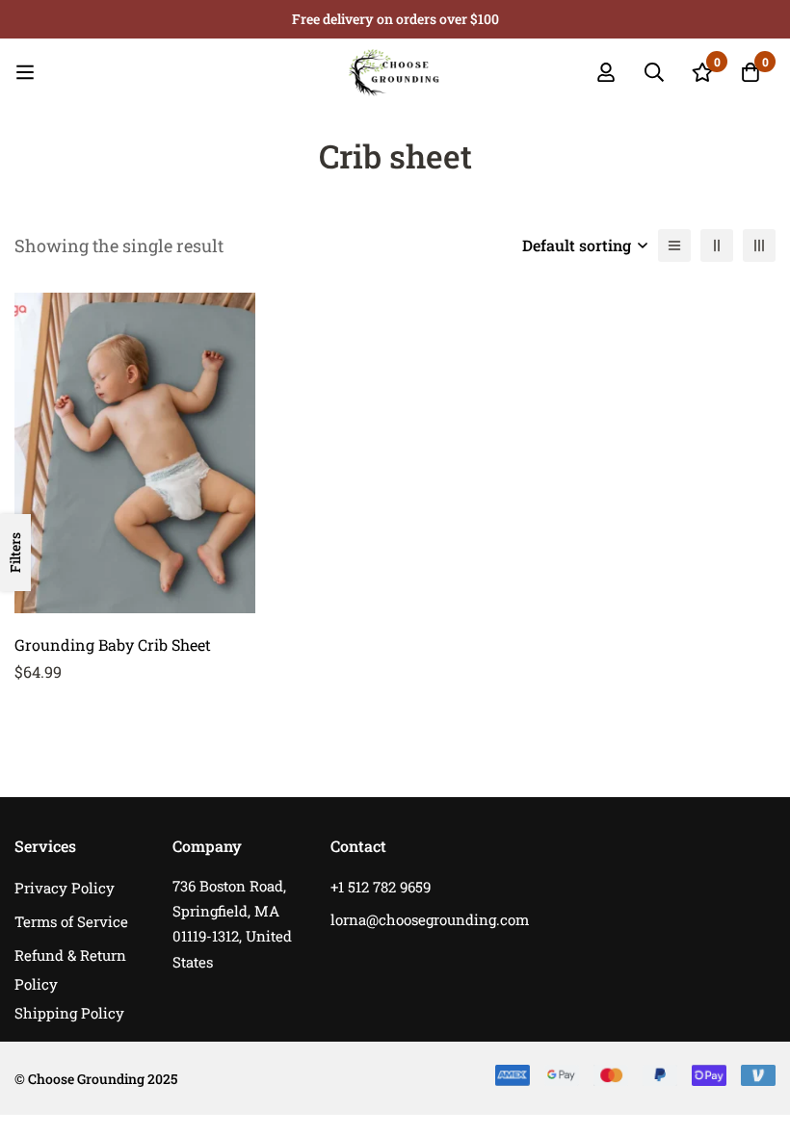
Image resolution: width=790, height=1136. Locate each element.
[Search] (654, 72)
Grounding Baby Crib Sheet (112, 644)
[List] (674, 245)
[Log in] (606, 72)
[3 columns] (759, 245)
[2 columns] (716, 245)
